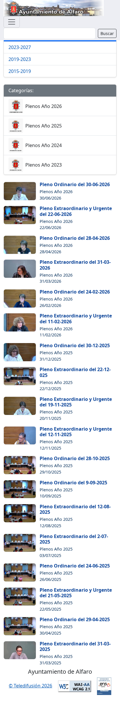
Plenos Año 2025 (43, 126)
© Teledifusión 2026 (30, 685)
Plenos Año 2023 (43, 165)
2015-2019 (19, 71)
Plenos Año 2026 (43, 106)
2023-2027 (19, 47)
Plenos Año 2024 (43, 145)
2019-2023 (19, 59)
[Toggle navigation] (11, 22)
